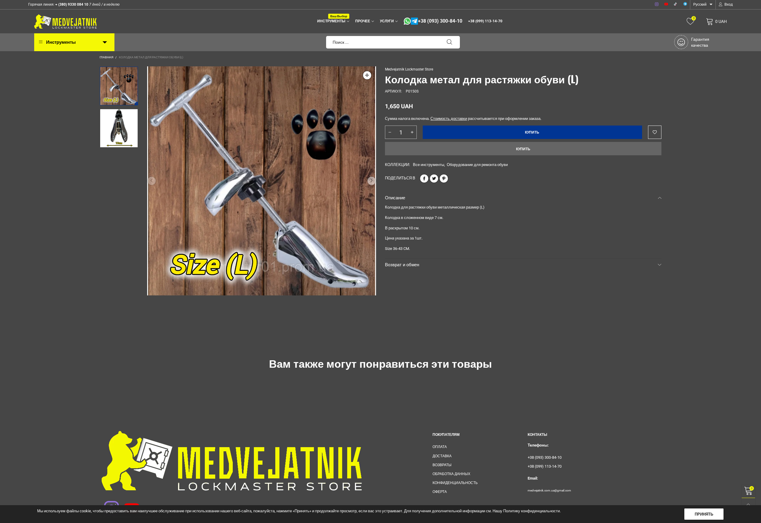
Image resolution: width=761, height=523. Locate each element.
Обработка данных (451, 474)
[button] (151, 180)
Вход (728, 4)
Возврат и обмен (402, 264)
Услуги (387, 21)
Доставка (442, 456)
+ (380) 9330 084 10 (71, 4)
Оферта (440, 492)
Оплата (440, 447)
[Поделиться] (424, 178)
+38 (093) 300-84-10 (440, 21)
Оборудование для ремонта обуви (477, 164)
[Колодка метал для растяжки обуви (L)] (261, 180)
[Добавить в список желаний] (654, 132)
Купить (523, 149)
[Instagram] (656, 4)
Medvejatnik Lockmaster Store (409, 69)
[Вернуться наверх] (748, 504)
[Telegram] (685, 4)
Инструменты (332, 20)
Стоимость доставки (448, 118)
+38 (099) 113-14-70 (485, 21)
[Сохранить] (443, 178)
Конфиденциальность (455, 483)
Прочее (362, 21)
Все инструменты (428, 164)
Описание (395, 198)
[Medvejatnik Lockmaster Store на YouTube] (127, 504)
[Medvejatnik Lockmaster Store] (65, 21)
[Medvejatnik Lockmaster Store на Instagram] (107, 504)
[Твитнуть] (434, 178)
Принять (704, 514)
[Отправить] (449, 42)
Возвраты (442, 465)
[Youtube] (666, 4)
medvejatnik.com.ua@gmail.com (549, 490)
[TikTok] (675, 4)
